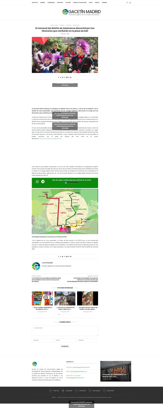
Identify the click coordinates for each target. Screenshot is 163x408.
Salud (90, 2)
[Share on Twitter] (60, 77)
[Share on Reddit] (62, 77)
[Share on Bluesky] (70, 77)
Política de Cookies (105, 397)
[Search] (127, 2)
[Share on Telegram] (67, 77)
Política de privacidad (93, 397)
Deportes (60, 2)
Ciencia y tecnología (79, 2)
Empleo (97, 2)
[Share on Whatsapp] (65, 77)
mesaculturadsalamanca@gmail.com (50, 138)
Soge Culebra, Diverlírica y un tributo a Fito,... (43, 308)
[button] (34, 303)
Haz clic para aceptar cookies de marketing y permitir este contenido (64, 83)
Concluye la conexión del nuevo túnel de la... (65, 308)
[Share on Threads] (69, 77)
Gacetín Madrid (47, 263)
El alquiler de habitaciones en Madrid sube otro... (114, 376)
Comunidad (51, 2)
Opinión (104, 2)
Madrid (42, 2)
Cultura (68, 2)
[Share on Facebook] (58, 77)
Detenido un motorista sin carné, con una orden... (88, 308)
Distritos (35, 2)
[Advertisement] (65, 153)
